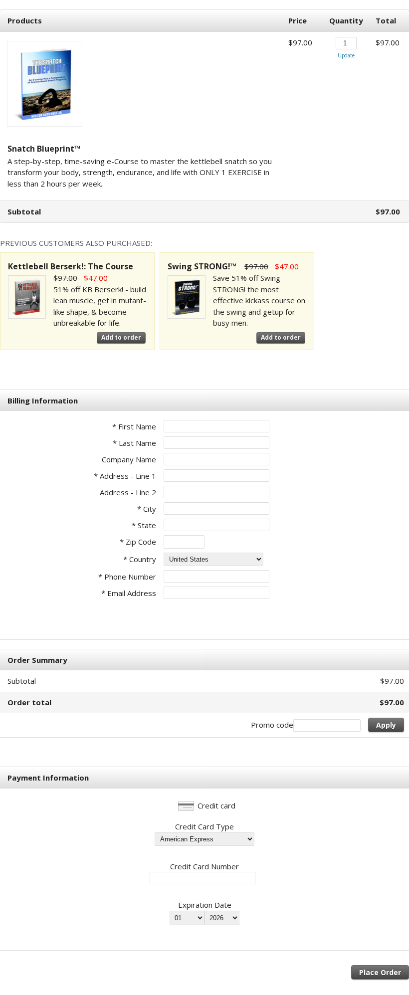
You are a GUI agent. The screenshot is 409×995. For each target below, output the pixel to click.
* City (146, 509)
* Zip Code (138, 542)
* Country (139, 559)
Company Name (129, 459)
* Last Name (134, 443)
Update (346, 55)
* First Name (134, 426)
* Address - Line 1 (125, 476)
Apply (386, 725)
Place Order (380, 972)
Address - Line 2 (128, 492)
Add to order (121, 337)
